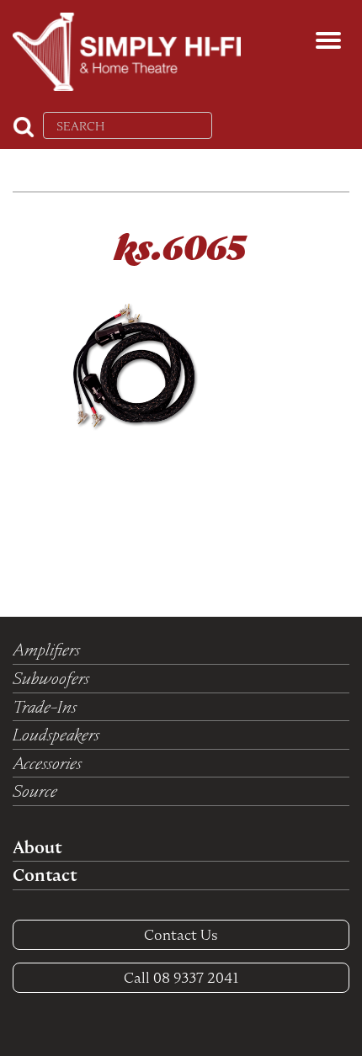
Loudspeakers (56, 734)
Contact (45, 875)
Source (35, 791)
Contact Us (181, 934)
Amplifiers (46, 649)
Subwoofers (51, 678)
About (37, 847)
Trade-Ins (45, 707)
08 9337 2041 (181, 977)
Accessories (47, 763)
